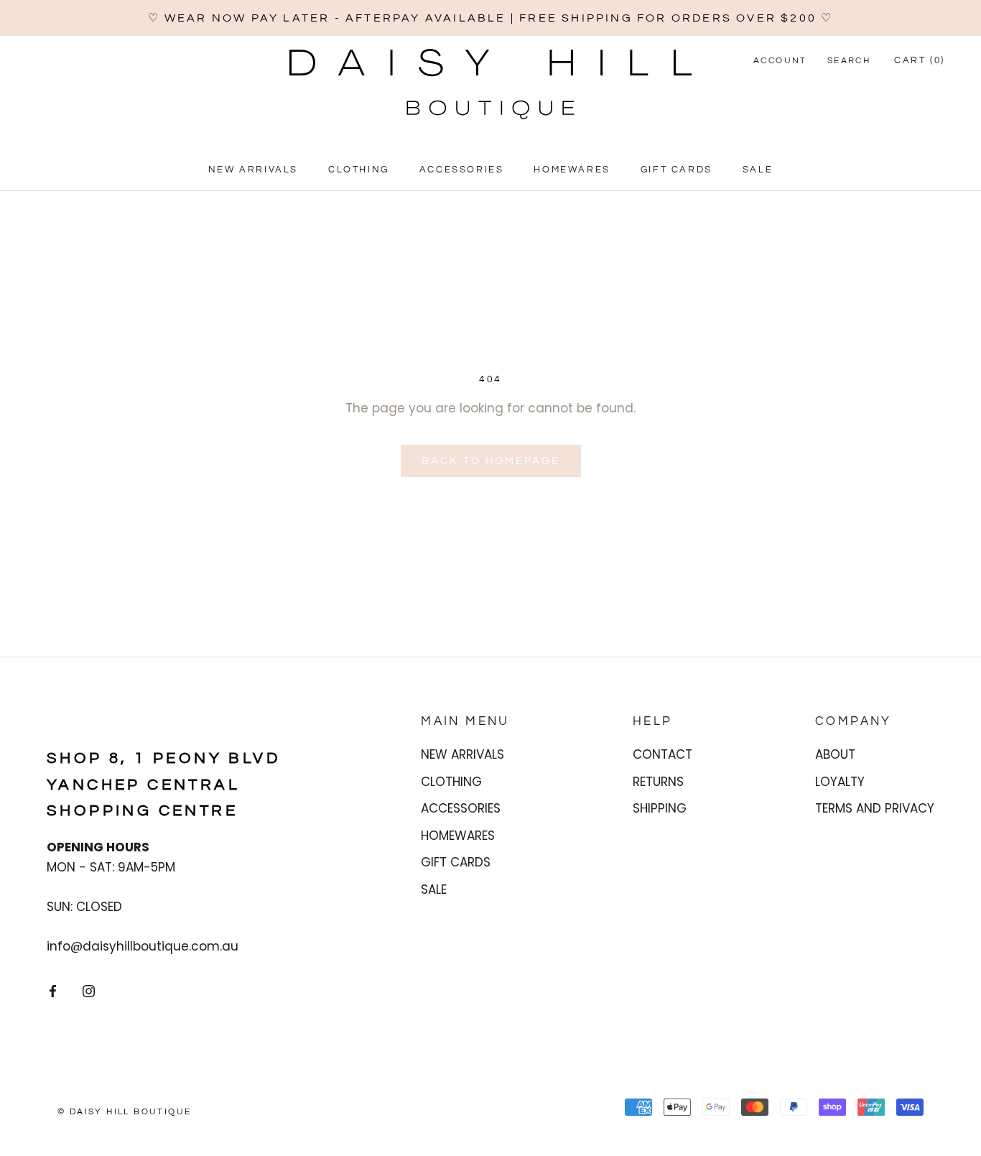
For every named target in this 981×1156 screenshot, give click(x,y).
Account (780, 60)
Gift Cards (676, 170)
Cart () (919, 60)
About (835, 754)
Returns (658, 781)
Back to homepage (491, 461)
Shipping (660, 808)
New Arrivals (253, 170)
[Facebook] (53, 991)
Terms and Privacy (874, 808)
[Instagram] (89, 991)
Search (848, 60)
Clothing (358, 170)
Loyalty (840, 781)
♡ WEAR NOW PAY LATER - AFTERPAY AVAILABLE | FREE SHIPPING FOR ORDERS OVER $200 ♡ (491, 18)
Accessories (461, 170)
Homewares (572, 170)
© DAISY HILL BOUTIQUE (124, 1111)
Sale (758, 170)
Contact (662, 754)
